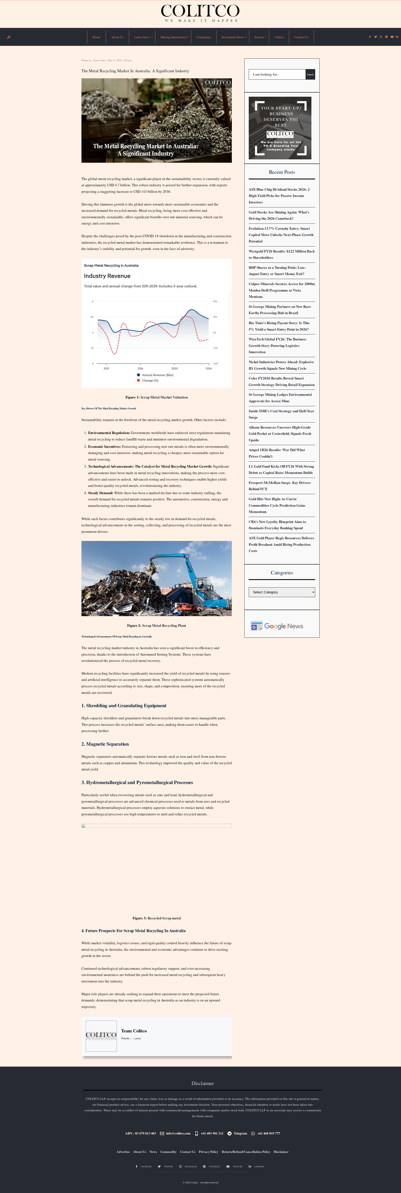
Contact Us (301, 37)
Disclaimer (281, 1151)
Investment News (233, 37)
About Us (117, 37)
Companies (204, 37)
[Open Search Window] (8, 37)
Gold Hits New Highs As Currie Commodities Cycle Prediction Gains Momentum (277, 505)
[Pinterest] (386, 37)
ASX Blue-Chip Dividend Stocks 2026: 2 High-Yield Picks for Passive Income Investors (279, 196)
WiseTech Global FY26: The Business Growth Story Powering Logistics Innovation (277, 345)
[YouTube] (391, 37)
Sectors (259, 37)
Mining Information (173, 37)
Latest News (142, 37)
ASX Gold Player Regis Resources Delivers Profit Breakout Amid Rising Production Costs (281, 544)
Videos (279, 37)
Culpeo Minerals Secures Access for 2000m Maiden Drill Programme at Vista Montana (282, 290)
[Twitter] (375, 37)
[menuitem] (142, 37)
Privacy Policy (208, 1151)
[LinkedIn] (397, 37)
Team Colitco (99, 60)
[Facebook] (370, 37)
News (153, 1151)
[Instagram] (380, 37)
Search (310, 74)
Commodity (168, 1151)
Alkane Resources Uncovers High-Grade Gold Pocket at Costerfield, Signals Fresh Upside (280, 434)
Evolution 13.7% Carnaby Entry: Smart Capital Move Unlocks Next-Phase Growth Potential (281, 235)
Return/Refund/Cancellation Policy (246, 1151)
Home (96, 37)
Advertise (123, 1151)
